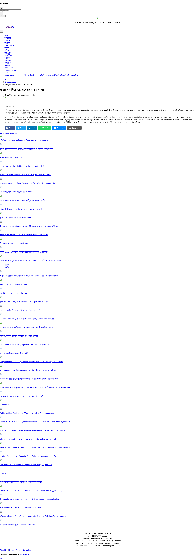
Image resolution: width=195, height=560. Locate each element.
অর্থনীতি (7, 43)
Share (11, 128)
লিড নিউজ (61, 75)
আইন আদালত (9, 45)
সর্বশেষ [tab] (7, 265)
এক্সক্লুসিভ (8, 63)
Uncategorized (10, 82)
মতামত (7, 48)
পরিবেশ (26, 75)
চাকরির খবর (9, 68)
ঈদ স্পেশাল (16, 75)
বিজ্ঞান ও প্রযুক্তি (38, 75)
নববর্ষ (21, 75)
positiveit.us (24, 554)
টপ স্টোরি (8, 38)
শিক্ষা (66, 75)
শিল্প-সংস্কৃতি (72, 75)
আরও (6, 73)
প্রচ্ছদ (6, 35)
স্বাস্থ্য (78, 75)
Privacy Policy (15, 550)
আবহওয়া (8, 60)
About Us (3, 550)
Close (3, 16)
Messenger (61, 128)
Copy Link (76, 128)
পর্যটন (31, 75)
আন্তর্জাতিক (8, 55)
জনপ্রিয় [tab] (7, 267)
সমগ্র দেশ (8, 53)
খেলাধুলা (7, 65)
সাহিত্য (7, 50)
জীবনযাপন (8, 75)
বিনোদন (7, 58)
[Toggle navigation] (1, 31)
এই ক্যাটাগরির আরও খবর (8, 133)
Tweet (22, 128)
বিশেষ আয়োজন (48, 75)
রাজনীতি (7, 40)
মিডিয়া (56, 75)
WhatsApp (46, 128)
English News (10, 70)
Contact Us (26, 550)
